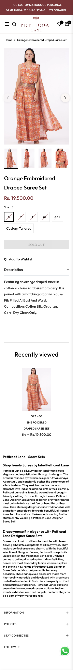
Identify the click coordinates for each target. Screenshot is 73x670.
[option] (36, 96)
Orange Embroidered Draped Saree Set (36, 422)
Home (8, 40)
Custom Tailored (18, 228)
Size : (8, 207)
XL (45, 217)
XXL (57, 217)
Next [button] (65, 97)
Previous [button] (7, 97)
